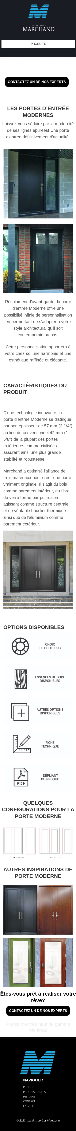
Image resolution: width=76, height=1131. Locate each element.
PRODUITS (29, 1087)
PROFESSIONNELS (34, 1092)
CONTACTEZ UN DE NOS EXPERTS (37, 82)
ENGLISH (28, 1106)
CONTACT (29, 1101)
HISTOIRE (29, 1096)
